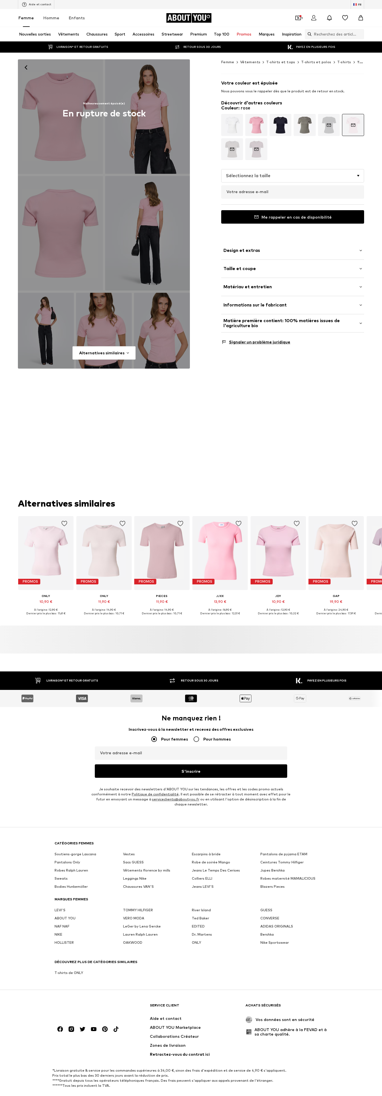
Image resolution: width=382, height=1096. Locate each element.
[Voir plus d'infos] (45, 617)
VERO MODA (133, 918)
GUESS (266, 910)
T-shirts (344, 62)
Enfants (77, 17)
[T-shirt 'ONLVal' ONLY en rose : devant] (60, 116)
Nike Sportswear (274, 942)
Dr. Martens (202, 934)
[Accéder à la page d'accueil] (85, 1008)
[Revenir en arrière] (26, 67)
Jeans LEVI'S (203, 886)
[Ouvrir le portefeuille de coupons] (298, 18)
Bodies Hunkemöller (71, 886)
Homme (51, 17)
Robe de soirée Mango (211, 862)
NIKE (58, 934)
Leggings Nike (135, 878)
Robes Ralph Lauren (71, 870)
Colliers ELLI (202, 878)
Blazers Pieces (272, 886)
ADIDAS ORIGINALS (276, 926)
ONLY (196, 942)
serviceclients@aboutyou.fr (175, 799)
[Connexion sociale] (60, 1029)
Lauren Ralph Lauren (140, 934)
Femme (26, 17)
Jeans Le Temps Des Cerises (216, 870)
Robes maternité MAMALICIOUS (287, 878)
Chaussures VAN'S (138, 886)
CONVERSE (269, 918)
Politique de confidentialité (155, 794)
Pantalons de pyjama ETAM (283, 854)
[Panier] (360, 18)
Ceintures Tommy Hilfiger (282, 862)
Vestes (129, 854)
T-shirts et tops (280, 62)
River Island (201, 910)
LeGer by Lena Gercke (142, 926)
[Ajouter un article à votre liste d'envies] (64, 523)
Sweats (61, 878)
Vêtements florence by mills (146, 870)
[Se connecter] (313, 18)
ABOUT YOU (65, 918)
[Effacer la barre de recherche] (360, 34)
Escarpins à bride (206, 854)
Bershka (267, 934)
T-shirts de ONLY (69, 973)
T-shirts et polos (316, 62)
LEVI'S (60, 910)
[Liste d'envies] (345, 18)
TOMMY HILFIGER (138, 910)
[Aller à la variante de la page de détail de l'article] (232, 125)
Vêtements (250, 62)
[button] (292, 175)
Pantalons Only (67, 862)
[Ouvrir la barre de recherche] (308, 34)
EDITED (198, 926)
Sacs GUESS (133, 862)
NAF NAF (62, 926)
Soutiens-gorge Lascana (75, 854)
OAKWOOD (132, 942)
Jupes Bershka (272, 870)
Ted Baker (200, 918)
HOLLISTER (64, 942)
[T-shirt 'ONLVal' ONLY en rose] (60, 233)
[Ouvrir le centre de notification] (329, 18)
